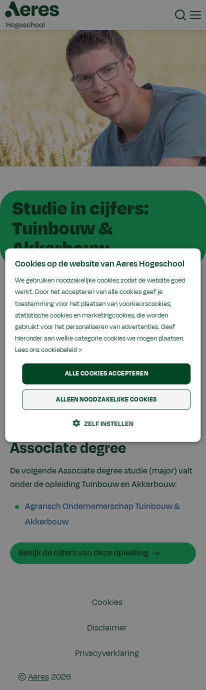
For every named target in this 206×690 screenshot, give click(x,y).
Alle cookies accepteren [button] (106, 373)
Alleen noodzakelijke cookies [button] (106, 399)
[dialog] (102, 345)
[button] (103, 423)
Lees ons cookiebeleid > (48, 350)
